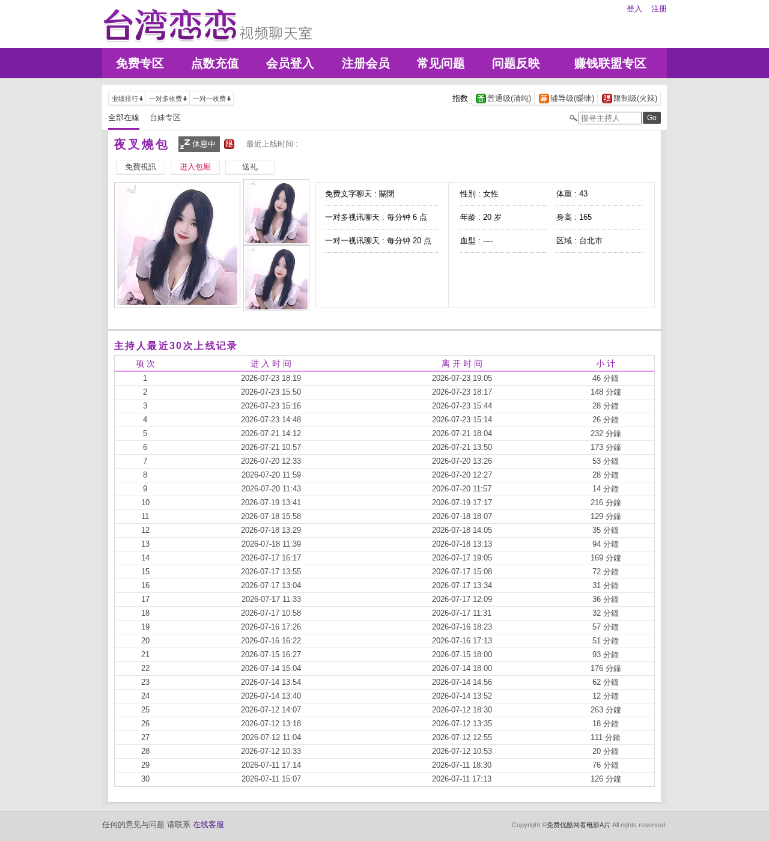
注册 (659, 8)
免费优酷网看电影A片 (578, 824)
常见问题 (441, 63)
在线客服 (208, 824)
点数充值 (215, 63)
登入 (634, 8)
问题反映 (516, 63)
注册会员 (366, 63)
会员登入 (290, 63)
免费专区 (140, 63)
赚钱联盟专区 (610, 63)
